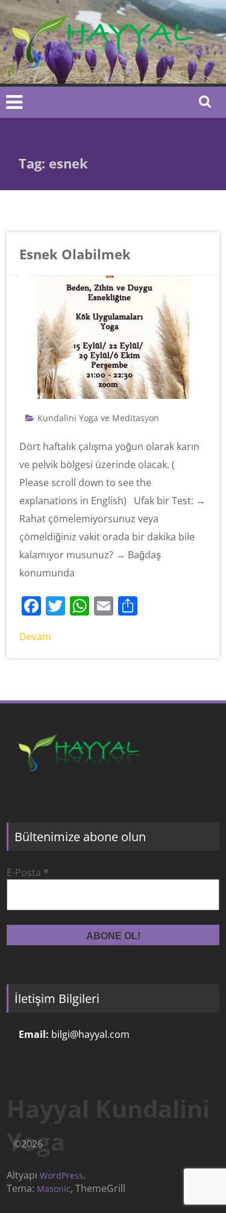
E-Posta (28, 872)
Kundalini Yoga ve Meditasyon (98, 418)
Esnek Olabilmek (75, 254)
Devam (35, 636)
